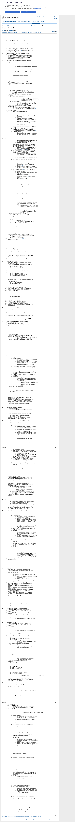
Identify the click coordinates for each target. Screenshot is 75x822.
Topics (50, 23)
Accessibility (39, 16)
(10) (17, 179)
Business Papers (27, 25)
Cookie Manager (48, 819)
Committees (29, 23)
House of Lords (13, 23)
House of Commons (6, 23)
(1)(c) (22, 165)
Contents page (4, 32)
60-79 (20, 32)
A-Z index (3, 819)
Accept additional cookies (12, 12)
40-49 (16, 32)
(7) (35, 108)
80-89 (22, 32)
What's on (18, 23)
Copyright (32, 819)
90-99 (24, 32)
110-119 (29, 32)
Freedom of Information (18, 819)
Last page (39, 32)
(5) (20, 125)
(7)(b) (28, 176)
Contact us (55, 16)
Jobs (23, 819)
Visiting (38, 21)
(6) (23, 238)
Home (4, 21)
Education (42, 21)
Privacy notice (37, 819)
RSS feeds (51, 16)
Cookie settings (41, 12)
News (48, 23)
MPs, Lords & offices (19, 21)
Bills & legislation (23, 23)
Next (56, 31)
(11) (33, 103)
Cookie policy (42, 819)
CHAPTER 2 (11, 30)
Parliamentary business (10, 21)
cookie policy (37, 8)
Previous (53, 31)
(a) (21, 149)
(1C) (18, 65)
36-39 (14, 32)
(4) (21, 50)
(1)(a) (26, 125)
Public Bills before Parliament (36, 25)
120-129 (32, 32)
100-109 (26, 32)
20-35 (12, 32)
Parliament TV (43, 23)
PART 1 (3, 30)
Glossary (7, 819)
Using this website (27, 819)
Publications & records (36, 23)
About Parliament (27, 21)
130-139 (35, 32)
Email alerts (47, 16)
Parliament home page (11, 25)
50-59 (18, 32)
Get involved (33, 21)
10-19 (10, 32)
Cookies (43, 16)
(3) (30, 183)
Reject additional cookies (28, 12)
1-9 (8, 32)
